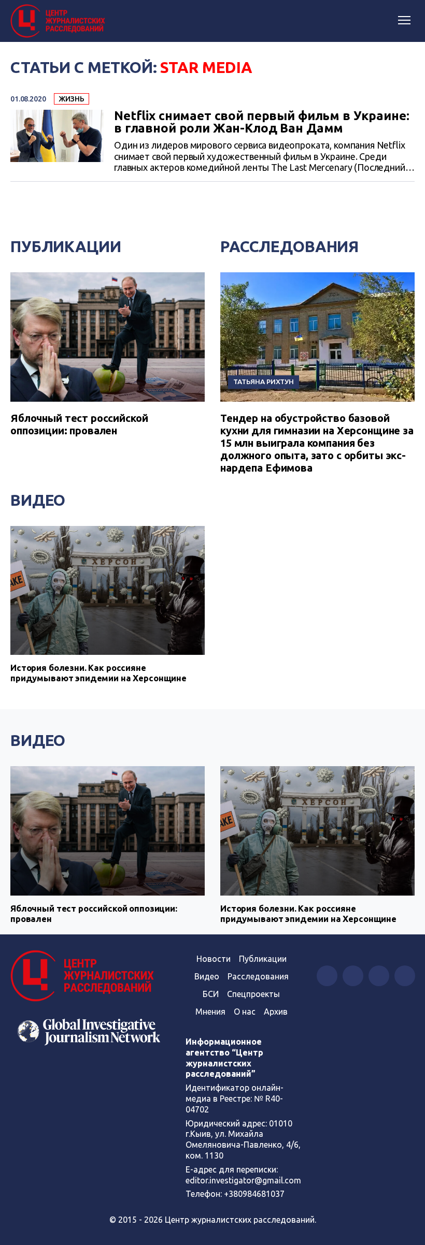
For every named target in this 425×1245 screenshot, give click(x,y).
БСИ (211, 994)
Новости (213, 958)
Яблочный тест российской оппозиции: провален (79, 424)
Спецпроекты (253, 994)
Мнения (210, 1011)
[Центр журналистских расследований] (59, 21)
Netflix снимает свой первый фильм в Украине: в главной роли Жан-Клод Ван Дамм (261, 122)
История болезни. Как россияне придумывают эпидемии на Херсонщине (98, 673)
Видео (37, 500)
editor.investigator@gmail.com (243, 1180)
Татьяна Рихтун (263, 381)
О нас (245, 1011)
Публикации (65, 246)
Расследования (289, 246)
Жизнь (71, 99)
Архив (276, 1011)
